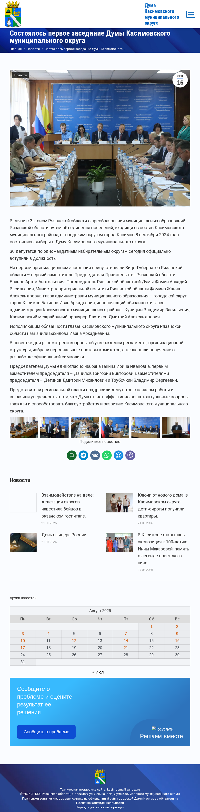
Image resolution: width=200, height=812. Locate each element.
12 (74, 641)
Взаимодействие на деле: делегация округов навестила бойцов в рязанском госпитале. (67, 505)
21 (126, 648)
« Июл (98, 672)
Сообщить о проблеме (46, 731)
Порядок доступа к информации (100, 807)
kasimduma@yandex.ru (123, 789)
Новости (20, 75)
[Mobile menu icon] (190, 14)
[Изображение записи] (23, 502)
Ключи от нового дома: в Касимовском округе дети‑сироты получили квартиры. (163, 505)
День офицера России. (64, 534)
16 (177, 641)
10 (22, 641)
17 (22, 648)
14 (126, 641)
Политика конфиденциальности (100, 803)
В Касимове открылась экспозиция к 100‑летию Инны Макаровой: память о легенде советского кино (163, 548)
